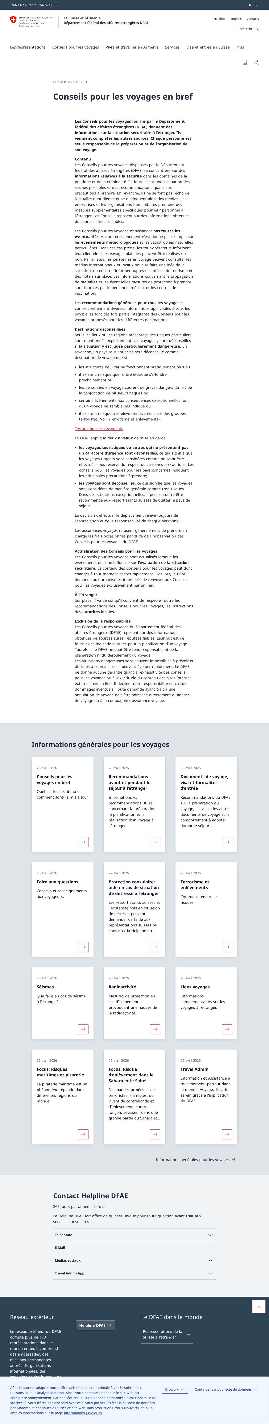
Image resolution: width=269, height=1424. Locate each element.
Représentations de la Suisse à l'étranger (162, 1334)
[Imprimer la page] (245, 62)
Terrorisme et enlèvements (99, 428)
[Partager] (256, 62)
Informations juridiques (83, 1413)
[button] (28, 47)
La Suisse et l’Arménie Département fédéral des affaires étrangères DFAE (106, 20)
